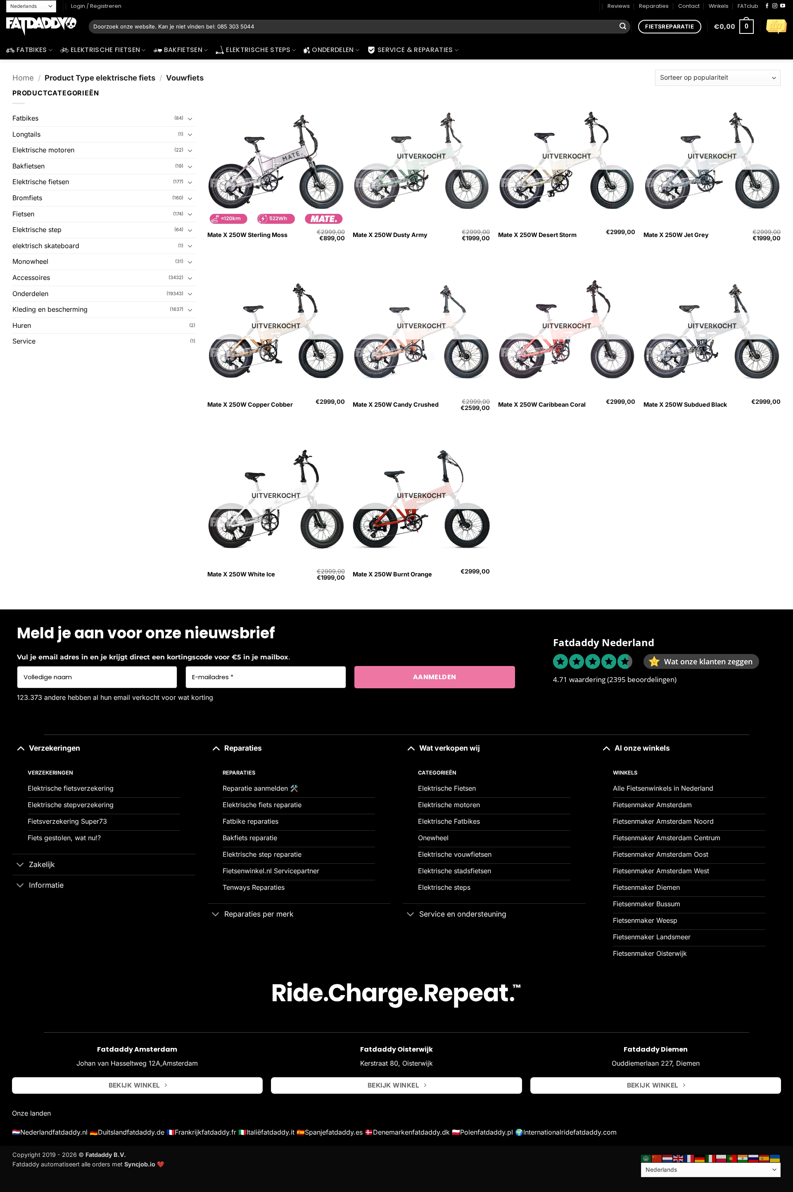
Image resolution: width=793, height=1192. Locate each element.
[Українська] (775, 1157)
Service (24, 341)
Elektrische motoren (43, 150)
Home (23, 77)
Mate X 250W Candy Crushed (396, 404)
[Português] (732, 1157)
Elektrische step (37, 229)
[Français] (689, 1157)
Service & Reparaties (415, 50)
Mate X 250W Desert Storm (537, 234)
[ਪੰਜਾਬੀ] (743, 1157)
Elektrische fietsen (105, 50)
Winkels (719, 5)
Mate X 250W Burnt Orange (392, 574)
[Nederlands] (667, 1157)
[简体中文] (657, 1157)
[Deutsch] (700, 1157)
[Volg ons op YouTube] (782, 6)
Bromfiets (27, 198)
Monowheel (30, 261)
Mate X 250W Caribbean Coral (542, 404)
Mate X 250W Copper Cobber (250, 404)
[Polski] (721, 1157)
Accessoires (31, 277)
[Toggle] (190, 118)
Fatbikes (32, 50)
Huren (21, 325)
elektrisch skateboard (45, 246)
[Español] (764, 1157)
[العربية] (646, 1157)
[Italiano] (710, 1157)
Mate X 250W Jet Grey (676, 234)
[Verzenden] (623, 27)
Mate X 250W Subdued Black (685, 404)
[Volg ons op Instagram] (774, 6)
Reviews (619, 5)
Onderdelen (333, 50)
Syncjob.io (139, 1164)
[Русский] (753, 1157)
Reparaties (654, 5)
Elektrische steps (258, 50)
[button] (734, 26)
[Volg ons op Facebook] (767, 6)
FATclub (748, 5)
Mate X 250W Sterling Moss (247, 234)
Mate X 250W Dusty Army (390, 234)
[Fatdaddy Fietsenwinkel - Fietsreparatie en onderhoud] (41, 26)
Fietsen (23, 214)
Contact (689, 5)
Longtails (26, 134)
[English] (678, 1157)
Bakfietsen (183, 50)
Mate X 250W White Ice (241, 574)
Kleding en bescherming (50, 309)
